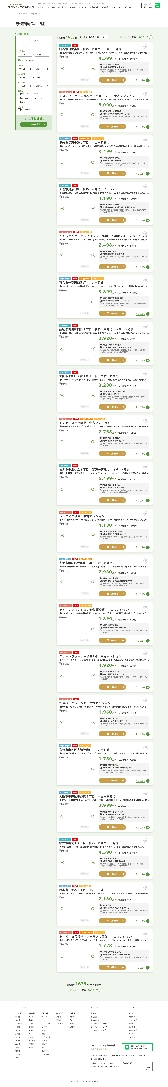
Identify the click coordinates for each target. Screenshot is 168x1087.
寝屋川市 (18, 1047)
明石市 (31, 1037)
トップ (17, 14)
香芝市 (44, 1040)
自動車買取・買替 (97, 1030)
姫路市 (31, 1047)
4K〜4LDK (38, 98)
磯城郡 (44, 1047)
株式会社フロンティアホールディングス (105, 1063)
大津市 (72, 1017)
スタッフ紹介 (134, 1020)
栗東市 (72, 1027)
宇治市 (58, 1020)
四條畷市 (18, 1023)
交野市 (17, 1051)
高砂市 (31, 1044)
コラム (131, 1034)
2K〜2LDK (38, 94)
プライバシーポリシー (99, 1056)
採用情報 (132, 1027)
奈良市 (44, 1017)
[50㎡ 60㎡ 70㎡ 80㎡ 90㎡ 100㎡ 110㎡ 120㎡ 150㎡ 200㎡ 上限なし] (42, 77)
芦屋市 (31, 1034)
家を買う (94, 1013)
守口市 (17, 1017)
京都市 (58, 1017)
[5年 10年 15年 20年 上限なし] (42, 69)
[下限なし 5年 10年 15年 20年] (25, 69)
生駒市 (44, 1020)
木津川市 (59, 1023)
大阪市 (17, 1054)
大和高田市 (46, 1037)
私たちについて (134, 1013)
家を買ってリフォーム (99, 1023)
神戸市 (31, 1017)
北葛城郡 (45, 1054)
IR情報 (131, 1023)
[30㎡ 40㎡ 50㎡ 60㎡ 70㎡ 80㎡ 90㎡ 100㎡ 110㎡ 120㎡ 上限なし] (42, 86)
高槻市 (17, 1040)
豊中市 (17, 1037)
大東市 (17, 1020)
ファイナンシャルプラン (100, 1027)
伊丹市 (31, 1027)
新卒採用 (132, 1030)
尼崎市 (31, 1020)
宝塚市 (31, 1030)
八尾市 (17, 1034)
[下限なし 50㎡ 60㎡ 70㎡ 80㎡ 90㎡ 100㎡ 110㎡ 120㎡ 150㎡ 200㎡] (25, 77)
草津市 (72, 1023)
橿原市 (44, 1034)
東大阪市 (18, 1030)
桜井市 (44, 1030)
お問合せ (132, 1037)
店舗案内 (132, 1017)
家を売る (94, 1017)
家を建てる (95, 1020)
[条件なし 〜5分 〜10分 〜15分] (35, 60)
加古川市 (32, 1040)
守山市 (72, 1020)
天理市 (44, 1027)
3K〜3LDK (25, 98)
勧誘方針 (142, 1056)
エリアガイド (21, 1007)
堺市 (17, 1058)
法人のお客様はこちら (99, 1059)
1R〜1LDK (25, 94)
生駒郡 (44, 1051)
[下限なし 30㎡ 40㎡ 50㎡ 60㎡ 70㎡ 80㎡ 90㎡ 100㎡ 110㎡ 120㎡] (25, 86)
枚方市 (17, 1044)
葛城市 (44, 1044)
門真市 (17, 1027)
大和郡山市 (46, 1023)
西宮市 (31, 1023)
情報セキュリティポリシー (122, 1056)
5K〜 (23, 102)
